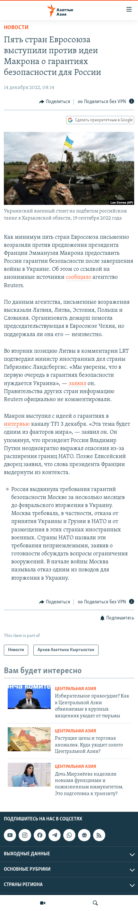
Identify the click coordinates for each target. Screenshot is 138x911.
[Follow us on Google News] (84, 835)
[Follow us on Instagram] (25, 835)
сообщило (78, 277)
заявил (77, 384)
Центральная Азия (75, 689)
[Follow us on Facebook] (40, 835)
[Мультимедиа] (42, 903)
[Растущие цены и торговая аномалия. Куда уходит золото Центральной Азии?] (29, 739)
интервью (17, 424)
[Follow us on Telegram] (54, 835)
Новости (16, 28)
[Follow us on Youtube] (10, 835)
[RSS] (99, 835)
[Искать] (95, 903)
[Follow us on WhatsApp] (69, 835)
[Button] (54, 102)
